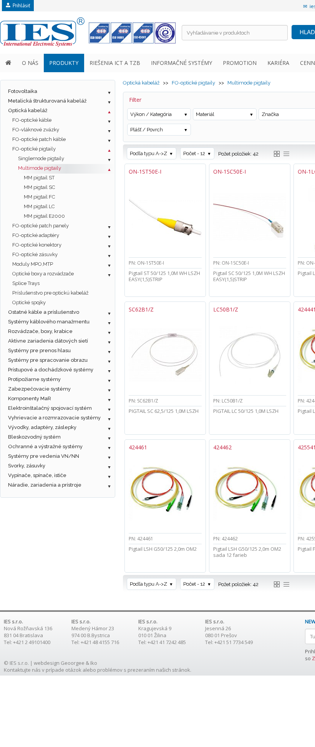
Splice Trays (26, 283)
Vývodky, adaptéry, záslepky (42, 427)
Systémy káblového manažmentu (49, 322)
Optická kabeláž (27, 110)
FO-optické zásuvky (35, 254)
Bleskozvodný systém (34, 437)
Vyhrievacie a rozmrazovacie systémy (54, 418)
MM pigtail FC (39, 197)
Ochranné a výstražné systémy (45, 446)
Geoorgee (73, 662)
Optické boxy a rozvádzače (43, 274)
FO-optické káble (31, 120)
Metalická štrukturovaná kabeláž (47, 101)
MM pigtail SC (39, 187)
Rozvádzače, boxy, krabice (40, 331)
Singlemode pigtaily (41, 158)
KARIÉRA (278, 62)
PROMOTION (240, 62)
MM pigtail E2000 (44, 216)
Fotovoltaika (22, 91)
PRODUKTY (63, 62)
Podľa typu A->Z (148, 153)
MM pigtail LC (39, 206)
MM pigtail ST (39, 178)
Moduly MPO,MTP (32, 264)
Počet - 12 (194, 153)
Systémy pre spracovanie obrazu (48, 360)
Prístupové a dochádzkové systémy (50, 370)
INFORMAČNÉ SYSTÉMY (181, 62)
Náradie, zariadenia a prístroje (44, 485)
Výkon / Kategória (151, 114)
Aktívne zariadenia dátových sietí (48, 341)
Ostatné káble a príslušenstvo (43, 312)
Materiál (205, 114)
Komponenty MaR (29, 398)
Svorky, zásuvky (26, 466)
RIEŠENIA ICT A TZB (115, 62)
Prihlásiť (20, 5)
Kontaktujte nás (22, 669)
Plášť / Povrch (146, 130)
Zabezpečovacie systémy (39, 389)
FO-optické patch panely (40, 226)
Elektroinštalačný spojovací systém (50, 408)
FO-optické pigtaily (34, 149)
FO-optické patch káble (39, 139)
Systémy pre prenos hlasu (39, 350)
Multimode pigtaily (39, 168)
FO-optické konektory (36, 245)
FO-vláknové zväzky (35, 130)
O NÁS (30, 62)
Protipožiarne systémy (34, 379)
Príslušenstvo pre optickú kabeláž (50, 293)
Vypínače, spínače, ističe (37, 475)
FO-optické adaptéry (35, 235)
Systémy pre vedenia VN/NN (43, 456)
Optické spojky (29, 302)
